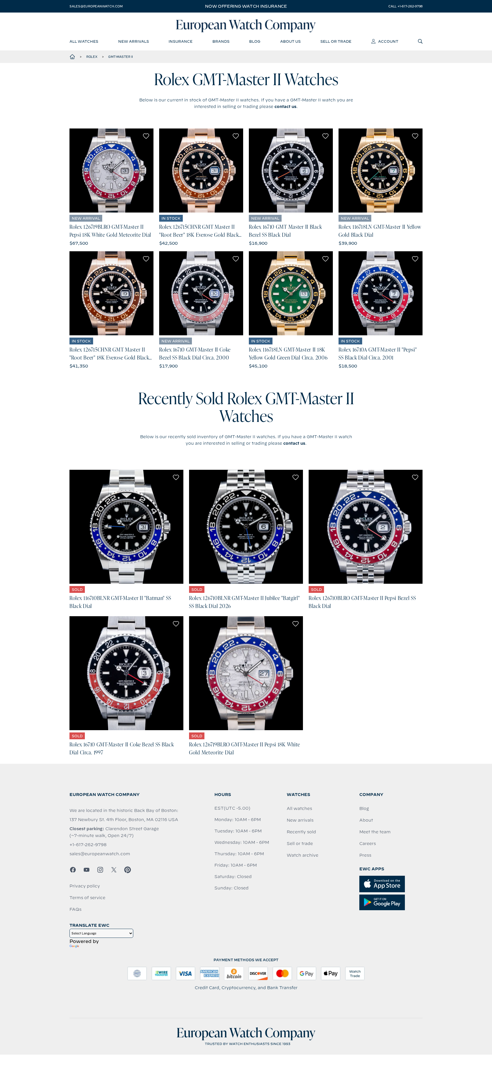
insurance (180, 41)
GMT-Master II (120, 56)
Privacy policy (84, 886)
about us (290, 41)
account (388, 41)
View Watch (111, 170)
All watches (299, 808)
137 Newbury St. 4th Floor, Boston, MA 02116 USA (123, 819)
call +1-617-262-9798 (405, 6)
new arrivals (133, 41)
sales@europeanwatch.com (95, 6)
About (366, 820)
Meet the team (375, 832)
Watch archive (302, 855)
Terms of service (87, 897)
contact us (285, 106)
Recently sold (301, 832)
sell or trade (335, 41)
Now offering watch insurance (246, 6)
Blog (364, 808)
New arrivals (300, 820)
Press (365, 855)
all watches (83, 41)
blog (254, 41)
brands (220, 41)
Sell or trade (300, 843)
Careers (367, 843)
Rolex (91, 56)
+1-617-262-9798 (87, 844)
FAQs (75, 909)
